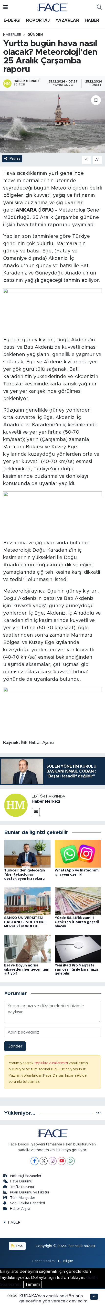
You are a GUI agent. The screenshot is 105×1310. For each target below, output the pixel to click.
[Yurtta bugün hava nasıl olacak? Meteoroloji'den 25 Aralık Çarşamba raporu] (52, 122)
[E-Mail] (36, 812)
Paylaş (15, 158)
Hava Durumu (21, 1181)
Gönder (15, 1046)
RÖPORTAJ (38, 20)
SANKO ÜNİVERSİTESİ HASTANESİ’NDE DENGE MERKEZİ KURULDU (25, 922)
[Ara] (99, 7)
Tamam (32, 1284)
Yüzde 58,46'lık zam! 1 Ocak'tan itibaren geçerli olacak (77, 922)
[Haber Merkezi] (16, 805)
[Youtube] (62, 1161)
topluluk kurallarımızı (51, 1063)
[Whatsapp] (71, 1161)
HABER (92, 20)
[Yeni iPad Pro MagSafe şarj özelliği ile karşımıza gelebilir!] (78, 948)
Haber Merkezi (46, 801)
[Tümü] (98, 1113)
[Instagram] (53, 1161)
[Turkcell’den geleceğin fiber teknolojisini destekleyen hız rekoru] (27, 853)
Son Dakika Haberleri (27, 1203)
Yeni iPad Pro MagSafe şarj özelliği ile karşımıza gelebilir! (76, 970)
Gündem (35, 34)
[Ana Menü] (5, 7)
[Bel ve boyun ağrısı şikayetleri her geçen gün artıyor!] (27, 948)
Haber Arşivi (20, 1209)
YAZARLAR (67, 20)
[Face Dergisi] (52, 7)
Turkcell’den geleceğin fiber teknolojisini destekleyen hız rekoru (24, 875)
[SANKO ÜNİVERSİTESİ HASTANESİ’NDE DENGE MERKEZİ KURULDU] (27, 901)
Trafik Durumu (22, 1187)
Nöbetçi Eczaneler (25, 1176)
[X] (44, 1161)
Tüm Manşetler (22, 1198)
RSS (19, 1246)
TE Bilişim (65, 1261)
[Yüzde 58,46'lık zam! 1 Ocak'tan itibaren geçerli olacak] (78, 901)
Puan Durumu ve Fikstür (29, 1192)
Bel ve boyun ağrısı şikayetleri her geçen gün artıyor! (26, 970)
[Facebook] (35, 1161)
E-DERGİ (12, 20)
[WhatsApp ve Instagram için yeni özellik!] (78, 853)
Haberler (12, 34)
